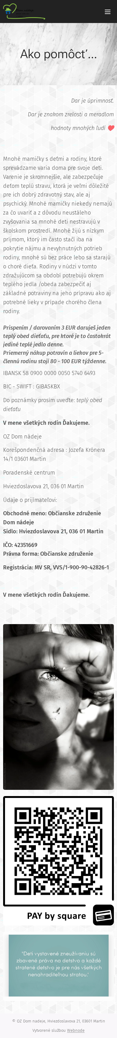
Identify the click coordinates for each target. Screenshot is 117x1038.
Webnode (76, 1030)
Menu (107, 11)
